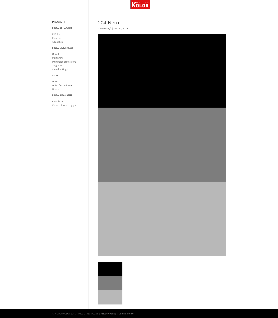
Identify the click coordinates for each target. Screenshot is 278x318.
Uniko (55, 81)
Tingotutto (57, 65)
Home (94, 4)
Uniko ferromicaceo (62, 85)
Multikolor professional (64, 61)
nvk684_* (106, 28)
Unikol (55, 54)
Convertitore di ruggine (64, 105)
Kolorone (57, 38)
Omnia (55, 89)
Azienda (105, 4)
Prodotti (119, 4)
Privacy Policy (108, 313)
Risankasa (57, 101)
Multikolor (57, 57)
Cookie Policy (126, 313)
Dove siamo (160, 4)
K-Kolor (56, 34)
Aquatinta (57, 41)
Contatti (174, 4)
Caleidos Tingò (60, 69)
